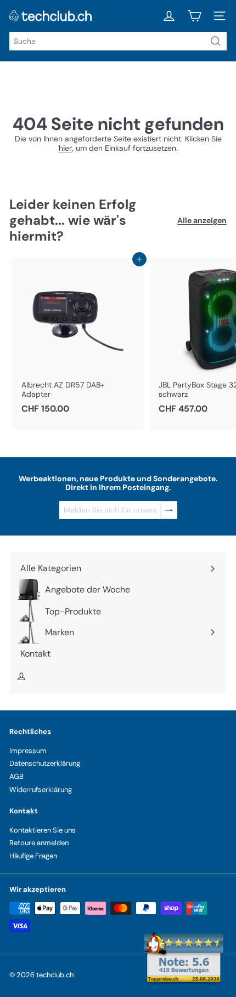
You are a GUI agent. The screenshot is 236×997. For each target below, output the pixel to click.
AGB (16, 776)
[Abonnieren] (169, 510)
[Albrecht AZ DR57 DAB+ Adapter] (78, 339)
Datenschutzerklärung (44, 763)
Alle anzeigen (202, 220)
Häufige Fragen (33, 856)
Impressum (28, 750)
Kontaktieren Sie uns (42, 830)
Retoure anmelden (39, 842)
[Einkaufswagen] (194, 16)
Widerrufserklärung (40, 789)
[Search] (216, 41)
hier (65, 148)
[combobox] (118, 41)
